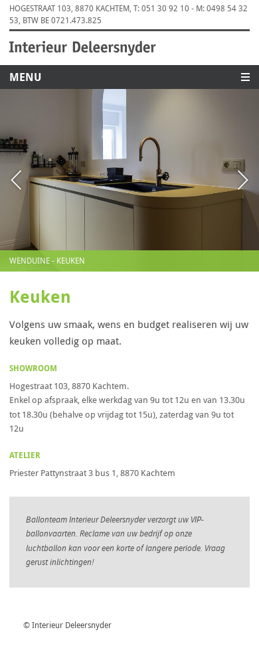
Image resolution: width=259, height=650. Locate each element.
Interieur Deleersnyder (82, 48)
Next (216, 180)
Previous (42, 180)
